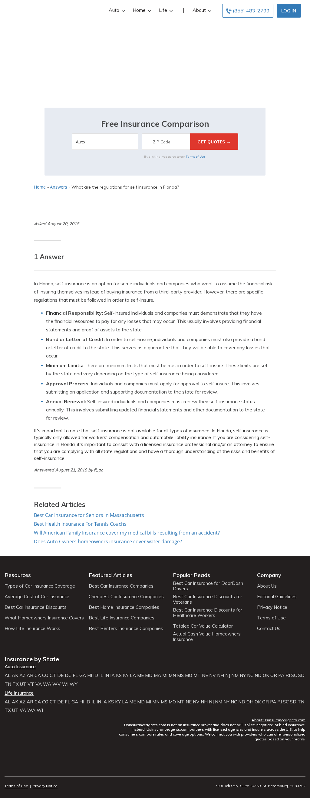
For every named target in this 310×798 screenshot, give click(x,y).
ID (95, 675)
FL (75, 675)
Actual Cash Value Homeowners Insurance (207, 636)
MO (188, 675)
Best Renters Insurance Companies (126, 628)
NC (250, 675)
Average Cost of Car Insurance (37, 596)
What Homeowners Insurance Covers (44, 618)
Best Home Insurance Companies (124, 607)
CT (53, 675)
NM (235, 675)
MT (197, 675)
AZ (22, 675)
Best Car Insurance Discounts (36, 607)
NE (205, 675)
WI (65, 684)
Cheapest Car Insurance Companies (126, 596)
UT (23, 684)
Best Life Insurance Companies (121, 618)
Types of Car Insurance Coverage (40, 586)
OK (266, 675)
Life (163, 10)
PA (281, 675)
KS (119, 675)
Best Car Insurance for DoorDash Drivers (208, 586)
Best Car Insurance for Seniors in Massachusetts (89, 515)
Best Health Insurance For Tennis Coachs (80, 524)
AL (8, 675)
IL (101, 675)
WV (56, 684)
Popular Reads (191, 575)
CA (38, 675)
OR (273, 675)
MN (172, 675)
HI (89, 675)
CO (45, 675)
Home (139, 10)
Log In (288, 11)
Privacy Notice (272, 607)
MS (180, 675)
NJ (227, 675)
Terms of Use (195, 156)
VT (31, 684)
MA (157, 675)
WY (74, 684)
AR (30, 675)
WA (47, 684)
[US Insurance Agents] (47, 10)
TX (15, 684)
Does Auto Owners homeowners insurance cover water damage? (108, 541)
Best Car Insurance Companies (121, 586)
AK (15, 675)
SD (301, 675)
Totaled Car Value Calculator (203, 626)
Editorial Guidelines (277, 596)
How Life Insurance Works (32, 628)
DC (68, 675)
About (199, 10)
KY (126, 675)
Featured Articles (110, 575)
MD (149, 675)
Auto (114, 10)
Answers (58, 187)
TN (8, 684)
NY (243, 675)
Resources (18, 575)
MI (164, 675)
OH (249, 702)
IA (112, 675)
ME (140, 675)
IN (106, 675)
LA (133, 675)
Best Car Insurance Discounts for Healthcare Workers (207, 612)
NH (220, 675)
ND (258, 675)
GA (82, 675)
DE (60, 675)
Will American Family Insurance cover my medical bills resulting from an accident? (127, 532)
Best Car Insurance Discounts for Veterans (207, 599)
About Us (267, 586)
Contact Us (268, 628)
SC (294, 675)
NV (212, 675)
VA (38, 684)
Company (269, 575)
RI (287, 675)
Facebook (8, 769)
